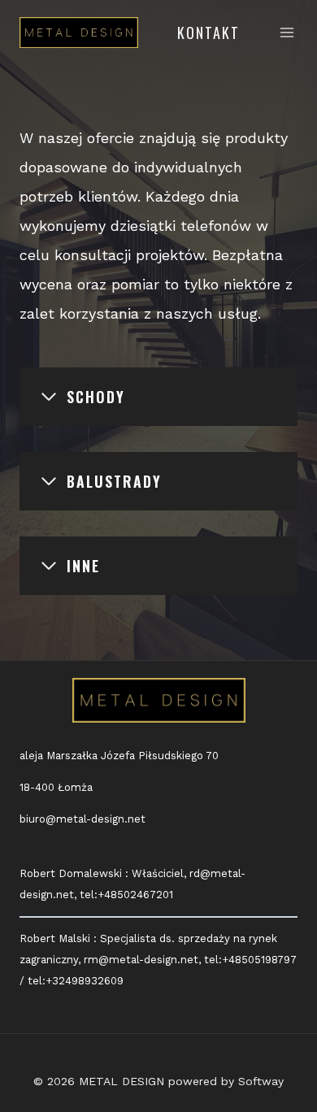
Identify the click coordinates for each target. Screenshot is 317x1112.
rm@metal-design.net (141, 959)
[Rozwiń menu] (287, 32)
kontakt (208, 32)
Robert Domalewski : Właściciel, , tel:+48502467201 (132, 884)
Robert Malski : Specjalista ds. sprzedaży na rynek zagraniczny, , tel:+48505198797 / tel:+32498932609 (158, 959)
